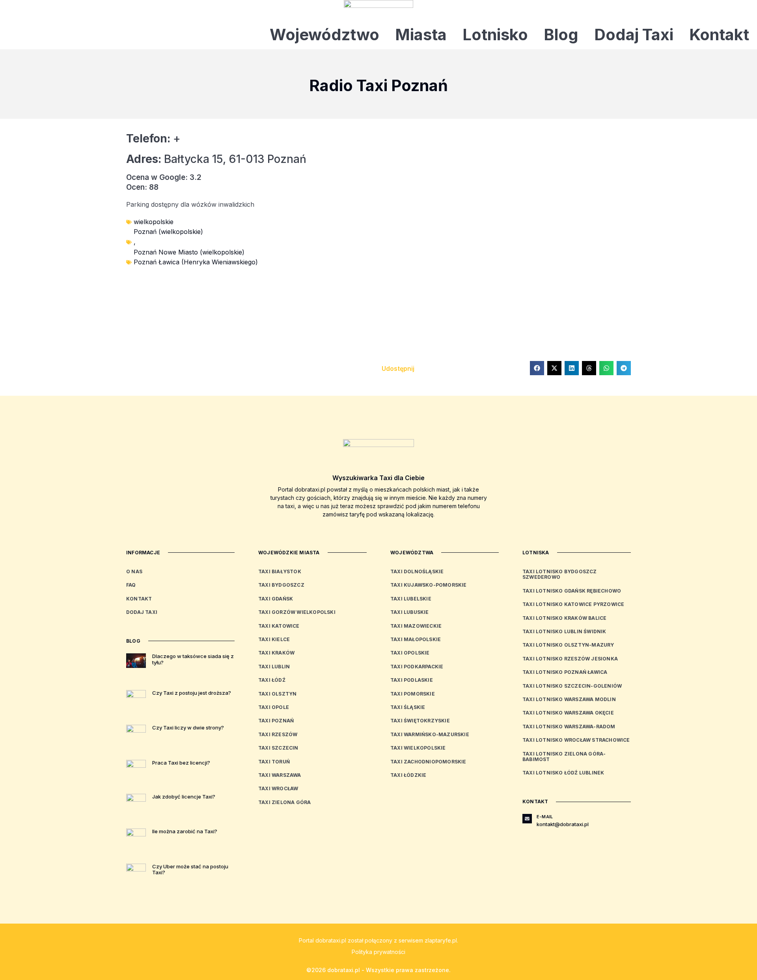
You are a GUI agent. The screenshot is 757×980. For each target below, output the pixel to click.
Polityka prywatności (378, 951)
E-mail (545, 816)
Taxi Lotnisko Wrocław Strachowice (576, 740)
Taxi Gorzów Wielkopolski (297, 612)
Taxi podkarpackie (416, 667)
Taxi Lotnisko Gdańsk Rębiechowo (571, 591)
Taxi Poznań (276, 721)
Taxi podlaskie (411, 680)
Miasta (421, 34)
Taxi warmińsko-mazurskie (429, 734)
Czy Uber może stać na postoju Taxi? (190, 869)
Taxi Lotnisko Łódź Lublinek (563, 773)
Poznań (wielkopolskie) (168, 232)
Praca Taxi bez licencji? (181, 762)
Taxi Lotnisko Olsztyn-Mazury (568, 645)
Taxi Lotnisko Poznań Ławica (564, 672)
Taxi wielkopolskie (418, 748)
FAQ (131, 585)
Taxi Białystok (279, 571)
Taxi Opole (273, 707)
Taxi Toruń (274, 762)
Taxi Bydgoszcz (281, 585)
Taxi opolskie (410, 653)
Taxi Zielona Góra (284, 802)
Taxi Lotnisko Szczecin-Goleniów (572, 686)
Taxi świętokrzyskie (420, 721)
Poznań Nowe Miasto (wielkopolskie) (189, 252)
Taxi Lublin (274, 667)
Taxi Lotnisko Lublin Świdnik (564, 631)
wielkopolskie (153, 222)
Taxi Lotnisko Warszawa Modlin (569, 699)
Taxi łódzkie (408, 775)
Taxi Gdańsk (275, 599)
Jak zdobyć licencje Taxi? (183, 796)
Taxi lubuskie (409, 612)
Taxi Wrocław (278, 788)
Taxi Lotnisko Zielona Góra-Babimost (564, 756)
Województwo (324, 34)
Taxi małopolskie (415, 639)
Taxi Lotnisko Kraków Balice (564, 618)
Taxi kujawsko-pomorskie (428, 585)
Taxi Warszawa (279, 775)
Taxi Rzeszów (277, 734)
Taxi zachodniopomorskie (428, 762)
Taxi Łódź (271, 680)
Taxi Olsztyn (277, 694)
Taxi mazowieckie (416, 626)
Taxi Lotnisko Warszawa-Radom (568, 726)
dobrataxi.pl (330, 940)
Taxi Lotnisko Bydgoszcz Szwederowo (559, 574)
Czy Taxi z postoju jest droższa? (191, 693)
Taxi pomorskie (412, 694)
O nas (134, 571)
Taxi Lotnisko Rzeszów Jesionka (570, 659)
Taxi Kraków (276, 653)
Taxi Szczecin (278, 748)
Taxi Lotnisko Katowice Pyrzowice (573, 604)
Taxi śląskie (407, 707)
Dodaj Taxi (633, 34)
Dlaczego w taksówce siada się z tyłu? (193, 659)
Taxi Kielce (274, 639)
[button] (537, 368)
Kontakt (719, 34)
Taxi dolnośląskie (417, 571)
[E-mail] (527, 818)
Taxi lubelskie (410, 599)
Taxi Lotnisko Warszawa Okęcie (568, 713)
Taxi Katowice (279, 626)
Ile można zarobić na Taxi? (184, 831)
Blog (561, 34)
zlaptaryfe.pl (441, 940)
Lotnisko (495, 34)
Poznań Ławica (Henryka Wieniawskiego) (196, 262)
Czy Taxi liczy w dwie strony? (188, 727)
